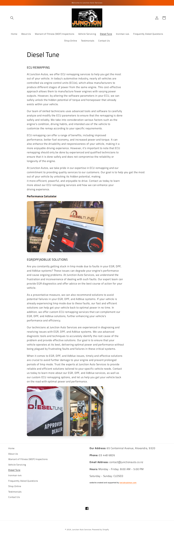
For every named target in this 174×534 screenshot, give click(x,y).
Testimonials (14, 491)
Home (11, 448)
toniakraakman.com (128, 482)
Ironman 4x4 (15, 475)
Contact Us (14, 497)
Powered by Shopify (100, 529)
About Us (13, 454)
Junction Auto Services (81, 529)
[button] (12, 18)
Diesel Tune (14, 470)
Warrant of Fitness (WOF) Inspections (28, 459)
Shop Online (14, 486)
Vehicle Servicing (17, 464)
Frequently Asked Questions (23, 481)
